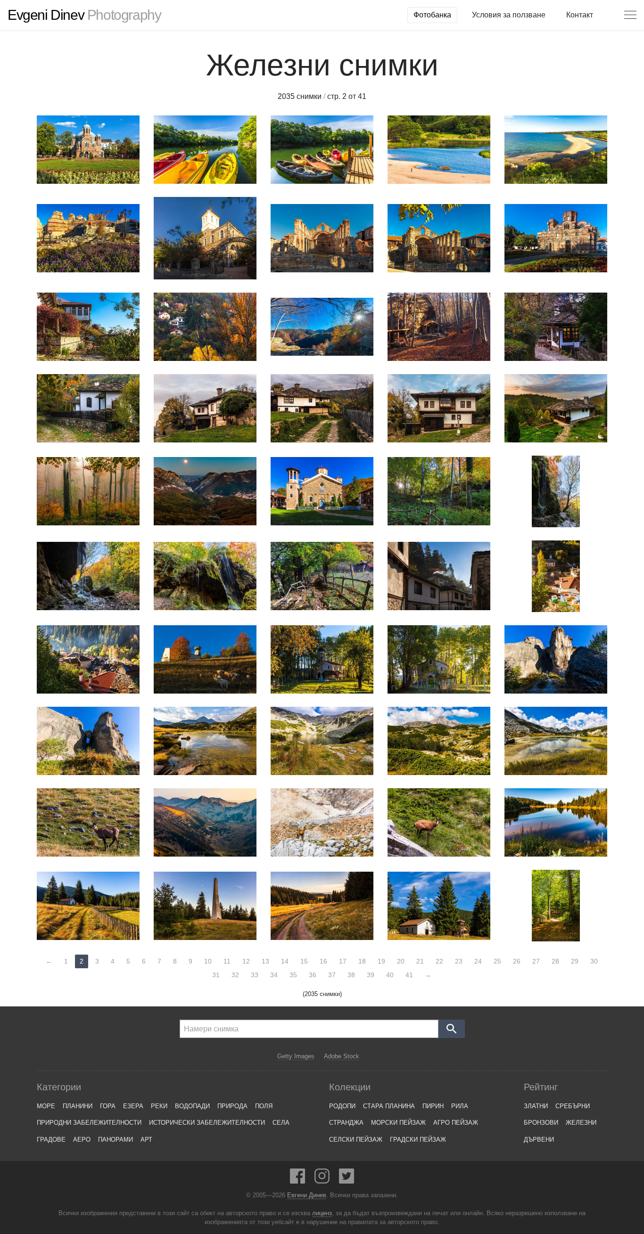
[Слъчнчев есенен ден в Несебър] (88, 327)
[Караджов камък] (555, 659)
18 (362, 961)
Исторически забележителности (207, 1122)
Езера (133, 1106)
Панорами (115, 1139)
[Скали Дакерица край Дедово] (322, 327)
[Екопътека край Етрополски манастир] (322, 576)
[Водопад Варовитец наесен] (88, 576)
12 (246, 961)
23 (458, 961)
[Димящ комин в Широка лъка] (439, 576)
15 (304, 961)
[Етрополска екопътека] (439, 491)
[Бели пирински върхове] (439, 741)
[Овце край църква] (205, 659)
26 (516, 961)
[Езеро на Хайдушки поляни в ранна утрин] (555, 822)
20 (401, 961)
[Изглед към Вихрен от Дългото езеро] (205, 741)
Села (280, 1122)
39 (370, 975)
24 (478, 961)
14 (285, 961)
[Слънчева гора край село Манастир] (555, 905)
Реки (159, 1106)
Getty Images (295, 1056)
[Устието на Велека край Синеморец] (555, 149)
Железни (581, 1122)
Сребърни (572, 1106)
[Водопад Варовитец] (555, 491)
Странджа (346, 1122)
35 (293, 975)
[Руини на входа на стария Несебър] (88, 238)
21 (420, 961)
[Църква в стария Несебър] (205, 238)
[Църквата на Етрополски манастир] (322, 491)
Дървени (539, 1139)
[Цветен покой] (88, 491)
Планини (77, 1106)
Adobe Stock (341, 1056)
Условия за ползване (508, 15)
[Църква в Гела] (322, 659)
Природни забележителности (89, 1122)
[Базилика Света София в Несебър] (322, 238)
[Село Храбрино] (205, 327)
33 (254, 975)
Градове (51, 1139)
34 (274, 975)
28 (555, 961)
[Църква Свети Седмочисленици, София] (88, 149)
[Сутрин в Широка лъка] (88, 659)
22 (439, 961)
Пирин (433, 1106)
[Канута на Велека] (205, 149)
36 (312, 975)
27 (536, 961)
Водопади (192, 1106)
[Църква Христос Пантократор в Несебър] (555, 238)
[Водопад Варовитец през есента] (205, 576)
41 (409, 975)
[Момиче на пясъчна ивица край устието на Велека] (439, 149)
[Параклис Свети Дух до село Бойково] (439, 327)
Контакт (579, 15)
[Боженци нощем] (555, 327)
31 (216, 975)
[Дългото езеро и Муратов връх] (555, 741)
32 (235, 975)
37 (332, 975)
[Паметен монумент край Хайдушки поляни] (205, 906)
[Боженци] (322, 408)
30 (594, 961)
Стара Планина (389, 1106)
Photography (84, 15)
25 (497, 961)
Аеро (82, 1139)
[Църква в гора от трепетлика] (439, 659)
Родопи (342, 1106)
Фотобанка (432, 15)
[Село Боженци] (205, 408)
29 (574, 961)
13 (265, 961)
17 (343, 961)
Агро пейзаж (455, 1122)
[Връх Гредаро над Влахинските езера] (205, 822)
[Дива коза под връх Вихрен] (88, 822)
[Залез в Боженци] (555, 408)
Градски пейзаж (418, 1139)
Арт (146, 1139)
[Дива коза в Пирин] (439, 822)
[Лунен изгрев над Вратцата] (205, 491)
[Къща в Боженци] (439, 408)
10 (208, 961)
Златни (536, 1106)
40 (390, 975)
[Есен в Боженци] (88, 408)
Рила (459, 1106)
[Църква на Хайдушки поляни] (439, 906)
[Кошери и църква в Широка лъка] (555, 576)
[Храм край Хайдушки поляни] (88, 906)
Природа (232, 1106)
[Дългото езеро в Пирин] (322, 741)
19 (381, 961)
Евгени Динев (306, 1195)
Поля (263, 1106)
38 (351, 975)
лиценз (322, 1213)
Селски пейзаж (355, 1139)
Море (46, 1106)
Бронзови (541, 1122)
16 (323, 961)
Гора (108, 1106)
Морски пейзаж (398, 1122)
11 (227, 961)
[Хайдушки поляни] (322, 906)
